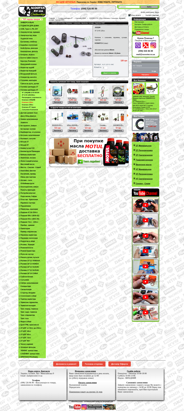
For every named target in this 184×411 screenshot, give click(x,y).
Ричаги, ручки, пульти (30, 257)
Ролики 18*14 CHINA (29, 273)
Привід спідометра (29, 232)
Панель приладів (28, 190)
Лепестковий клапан (29, 161)
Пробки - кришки (27, 225)
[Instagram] (153, 47)
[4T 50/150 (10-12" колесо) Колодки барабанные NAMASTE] (118, 96)
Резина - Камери (27, 245)
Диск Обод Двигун (28, 116)
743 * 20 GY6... (103, 98)
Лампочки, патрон (28, 158)
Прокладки (25, 229)
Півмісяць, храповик (29, 209)
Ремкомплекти (27, 248)
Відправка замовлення (85, 371)
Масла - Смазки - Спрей (31, 167)
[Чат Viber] (138, 47)
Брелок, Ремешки (28, 61)
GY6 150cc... (72, 98)
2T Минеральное (143, 146)
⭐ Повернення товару (140, 29)
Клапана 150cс (27, 105)
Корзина (137, 62)
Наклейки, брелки (28, 171)
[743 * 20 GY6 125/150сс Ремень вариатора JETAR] (103, 96)
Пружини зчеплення (29, 238)
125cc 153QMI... (72, 125)
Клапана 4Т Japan (29, 107)
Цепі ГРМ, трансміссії (30, 325)
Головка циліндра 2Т (29, 87)
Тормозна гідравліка (29, 302)
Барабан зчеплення (29, 45)
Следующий (127, 89)
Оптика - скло (26, 180)
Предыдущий (49, 89)
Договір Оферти (119, 364)
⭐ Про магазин (138, 22)
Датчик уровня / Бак (29, 113)
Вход (157, 12)
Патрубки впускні (28, 193)
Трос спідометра (28, 315)
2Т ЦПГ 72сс (26, 338)
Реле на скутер (27, 254)
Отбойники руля (27, 183)
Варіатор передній (28, 71)
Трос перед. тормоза (29, 309)
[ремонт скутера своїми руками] (109, 409)
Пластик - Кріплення (29, 200)
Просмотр (57, 102)
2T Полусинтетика (144, 150)
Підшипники (26, 206)
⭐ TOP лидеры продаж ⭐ (31, 19)
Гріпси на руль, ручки (30, 84)
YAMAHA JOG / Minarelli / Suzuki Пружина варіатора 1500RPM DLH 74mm (144, 98)
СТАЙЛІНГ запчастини (30, 354)
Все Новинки (140, 80)
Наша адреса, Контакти (39, 371)
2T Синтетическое (144, 155)
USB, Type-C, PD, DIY (29, 29)
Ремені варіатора (28, 251)
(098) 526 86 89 (145, 51)
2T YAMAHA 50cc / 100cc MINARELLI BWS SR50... (144, 102)
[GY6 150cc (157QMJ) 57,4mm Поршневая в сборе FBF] (72, 96)
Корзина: (149, 15)
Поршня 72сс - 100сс (29, 222)
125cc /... (88, 125)
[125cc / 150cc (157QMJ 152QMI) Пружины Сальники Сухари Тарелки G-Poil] (88, 122)
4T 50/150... (118, 98)
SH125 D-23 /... (57, 125)
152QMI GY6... (118, 125)
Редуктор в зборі (28, 241)
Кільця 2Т (25, 142)
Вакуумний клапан (29, 64)
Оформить (145, 74)
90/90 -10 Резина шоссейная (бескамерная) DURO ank (152, 122)
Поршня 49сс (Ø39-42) (30, 216)
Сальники (25, 280)
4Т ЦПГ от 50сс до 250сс (31, 328)
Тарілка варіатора (28, 299)
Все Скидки (139, 116)
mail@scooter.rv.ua (145, 54)
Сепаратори (26, 286)
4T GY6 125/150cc (28, 95)
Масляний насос (28, 164)
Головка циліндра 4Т (29, 90)
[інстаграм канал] (91, 409)
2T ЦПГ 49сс (26, 331)
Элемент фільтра (28, 347)
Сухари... (103, 125)
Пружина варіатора (29, 235)
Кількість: (98, 67)
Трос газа (25, 318)
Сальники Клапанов (30, 109)
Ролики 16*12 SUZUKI (30, 267)
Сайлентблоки (27, 277)
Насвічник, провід (28, 174)
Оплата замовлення (87, 383)
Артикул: (97, 64)
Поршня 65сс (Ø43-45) (30, 219)
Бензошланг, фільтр (29, 51)
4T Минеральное (143, 169)
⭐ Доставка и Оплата (140, 27)
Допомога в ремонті (66, 364)
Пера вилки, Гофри (29, 196)
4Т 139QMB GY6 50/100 (30, 92)
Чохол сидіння (27, 344)
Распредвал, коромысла (31, 97)
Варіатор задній (27, 68)
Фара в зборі (26, 322)
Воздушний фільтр (29, 74)
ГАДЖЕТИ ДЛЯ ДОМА (30, 26)
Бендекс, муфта (27, 55)
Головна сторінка (94, 364)
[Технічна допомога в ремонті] (146, 47)
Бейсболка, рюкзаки (29, 48)
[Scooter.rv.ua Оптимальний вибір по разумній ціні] (37, 11)
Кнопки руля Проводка (30, 151)
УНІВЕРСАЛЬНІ (27, 23)
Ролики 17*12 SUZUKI (30, 270)
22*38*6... (57, 98)
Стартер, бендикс (28, 293)
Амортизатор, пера (29, 35)
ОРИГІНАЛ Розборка (29, 357)
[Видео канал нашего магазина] (75, 409)
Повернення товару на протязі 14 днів (85, 392)
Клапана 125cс (27, 102)
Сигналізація (26, 289)
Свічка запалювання (29, 283)
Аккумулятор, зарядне (30, 32)
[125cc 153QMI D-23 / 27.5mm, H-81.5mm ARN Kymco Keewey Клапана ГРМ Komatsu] (72, 122)
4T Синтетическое (144, 179)
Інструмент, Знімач (29, 126)
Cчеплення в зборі (28, 296)
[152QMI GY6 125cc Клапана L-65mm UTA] (118, 122)
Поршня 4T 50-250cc (29, 212)
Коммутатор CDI (27, 148)
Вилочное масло (143, 165)
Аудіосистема (27, 39)
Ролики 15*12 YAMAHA (30, 261)
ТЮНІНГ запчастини (29, 351)
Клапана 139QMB (28, 100)
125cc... (88, 98)
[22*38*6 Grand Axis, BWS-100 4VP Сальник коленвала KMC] (57, 96)
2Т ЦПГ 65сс (26, 335)
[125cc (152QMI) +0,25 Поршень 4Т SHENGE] (88, 96)
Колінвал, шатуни (28, 139)
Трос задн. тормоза (29, 312)
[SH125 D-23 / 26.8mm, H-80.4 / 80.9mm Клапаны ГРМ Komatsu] (57, 122)
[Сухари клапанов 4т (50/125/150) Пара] (103, 122)
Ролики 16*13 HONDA (30, 264)
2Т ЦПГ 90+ (25, 341)
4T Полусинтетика (144, 174)
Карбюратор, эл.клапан (30, 132)
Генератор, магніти (29, 77)
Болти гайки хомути (29, 58)
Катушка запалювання (30, 135)
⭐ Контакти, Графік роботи (142, 24)
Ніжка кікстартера (28, 177)
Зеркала (24, 123)
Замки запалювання (29, 119)
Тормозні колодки (28, 306)
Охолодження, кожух (30, 187)
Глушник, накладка (29, 80)
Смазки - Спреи (142, 183)
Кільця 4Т (25, 145)
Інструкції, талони (28, 129)
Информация (140, 19)
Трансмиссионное (144, 160)
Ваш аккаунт (136, 15)
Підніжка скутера (28, 203)
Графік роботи (133, 371)
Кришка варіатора (28, 155)
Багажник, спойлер (29, 42)
